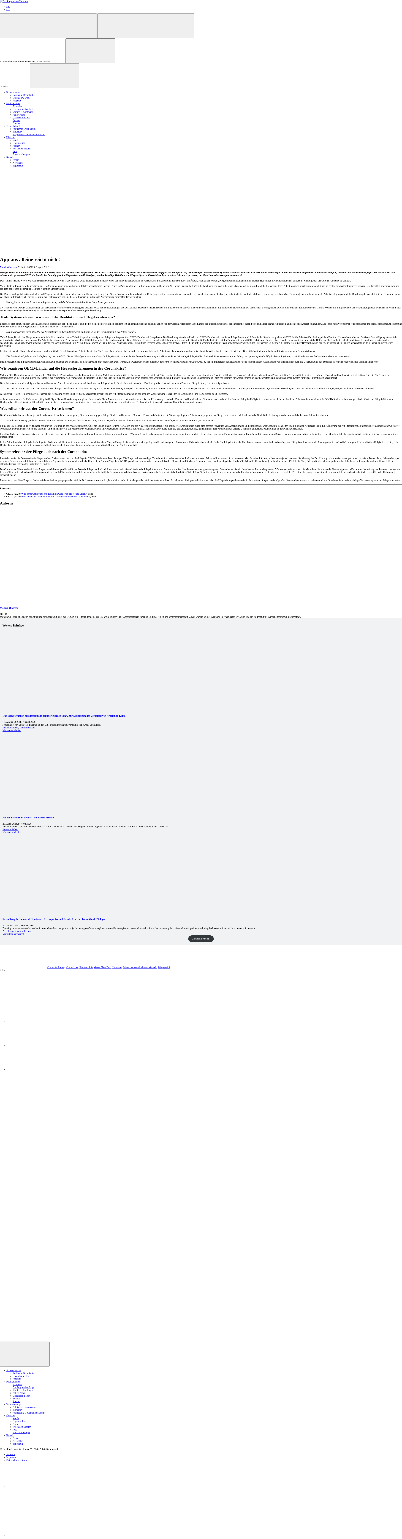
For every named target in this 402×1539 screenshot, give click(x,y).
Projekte (17, 100)
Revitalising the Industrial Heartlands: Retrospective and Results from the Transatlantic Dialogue (54, 919)
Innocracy (17, 131)
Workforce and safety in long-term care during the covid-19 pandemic (55, 496)
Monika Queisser (8, 267)
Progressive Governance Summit (29, 134)
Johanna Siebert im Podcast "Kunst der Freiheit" (29, 817)
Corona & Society (56, 967)
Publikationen (13, 103)
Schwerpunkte (13, 92)
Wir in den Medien (22, 148)
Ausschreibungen (21, 154)
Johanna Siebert (10, 727)
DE (8, 6)
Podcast (16, 123)
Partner (16, 145)
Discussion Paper (21, 117)
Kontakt (10, 157)
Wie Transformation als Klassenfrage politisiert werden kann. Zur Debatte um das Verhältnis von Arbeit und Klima (64, 715)
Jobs (15, 151)
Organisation (19, 143)
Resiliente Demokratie (24, 95)
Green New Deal (21, 97)
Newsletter (18, 162)
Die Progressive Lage (23, 109)
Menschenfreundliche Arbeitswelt (140, 967)
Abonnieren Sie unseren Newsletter (17, 61)
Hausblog (117, 967)
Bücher (16, 120)
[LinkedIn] (29, 1486)
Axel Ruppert (9, 931)
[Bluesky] (29, 1511)
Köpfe (16, 140)
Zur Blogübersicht (201, 938)
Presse (16, 160)
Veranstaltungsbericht (13, 934)
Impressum (18, 165)
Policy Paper (19, 114)
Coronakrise (72, 967)
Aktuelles (17, 106)
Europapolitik (86, 967)
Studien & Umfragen (23, 112)
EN (8, 9)
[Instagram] (29, 1535)
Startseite (10, 1454)
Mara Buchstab (27, 727)
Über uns (10, 137)
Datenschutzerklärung (17, 1460)
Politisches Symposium (24, 128)
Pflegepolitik (164, 967)
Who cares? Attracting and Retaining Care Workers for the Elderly (54, 493)
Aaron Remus (24, 931)
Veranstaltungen (14, 126)
